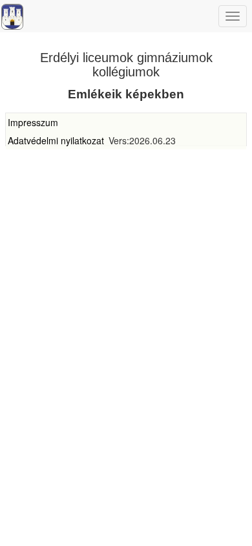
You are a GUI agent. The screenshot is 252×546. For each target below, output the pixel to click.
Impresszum (33, 122)
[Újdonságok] (12, 17)
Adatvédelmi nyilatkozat (56, 140)
